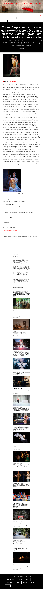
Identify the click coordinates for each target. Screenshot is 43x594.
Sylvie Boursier (15, 356)
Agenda (21, 23)
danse (3, 18)
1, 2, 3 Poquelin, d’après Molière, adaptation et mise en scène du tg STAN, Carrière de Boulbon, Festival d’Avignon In (21, 524)
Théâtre (14, 310)
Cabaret (14, 370)
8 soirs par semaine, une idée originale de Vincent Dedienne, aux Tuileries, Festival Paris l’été (21, 485)
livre (18, 21)
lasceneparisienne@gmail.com (10, 230)
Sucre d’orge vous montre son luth (17, 236)
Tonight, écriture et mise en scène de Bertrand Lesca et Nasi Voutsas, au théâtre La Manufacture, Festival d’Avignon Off (21, 390)
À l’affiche (18, 23)
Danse (14, 547)
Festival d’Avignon (16, 351)
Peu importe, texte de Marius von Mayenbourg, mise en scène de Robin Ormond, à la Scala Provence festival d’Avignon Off (20, 505)
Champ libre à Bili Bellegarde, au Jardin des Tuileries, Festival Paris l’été (21, 373)
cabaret (4, 21)
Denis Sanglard (21, 48)
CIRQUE (11, 21)
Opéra (20, 18)
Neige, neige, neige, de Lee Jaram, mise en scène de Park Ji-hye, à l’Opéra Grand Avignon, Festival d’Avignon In (21, 447)
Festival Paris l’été (19, 370)
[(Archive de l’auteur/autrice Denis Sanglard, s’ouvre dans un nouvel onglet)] (21, 252)
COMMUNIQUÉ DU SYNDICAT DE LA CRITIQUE (20, 549)
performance (12, 18)
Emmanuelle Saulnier (16, 337)
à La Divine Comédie (7, 236)
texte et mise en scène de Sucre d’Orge (30, 236)
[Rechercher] (40, 15)
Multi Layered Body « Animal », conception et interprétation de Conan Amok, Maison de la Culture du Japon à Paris (21, 567)
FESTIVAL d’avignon (6, 14)
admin (14, 296)
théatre (15, 14)
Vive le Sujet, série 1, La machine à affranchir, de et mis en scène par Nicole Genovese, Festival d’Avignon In (21, 542)
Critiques (25, 23)
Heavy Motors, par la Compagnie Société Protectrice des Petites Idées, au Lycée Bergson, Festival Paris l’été (21, 428)
